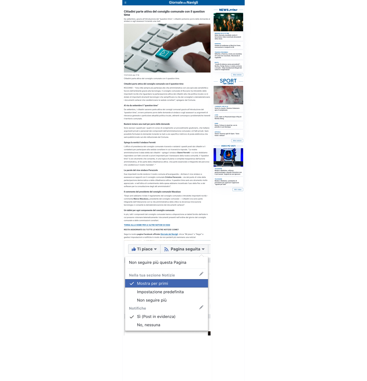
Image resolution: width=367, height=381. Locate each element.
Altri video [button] (238, 189)
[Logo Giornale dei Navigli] (183, 2)
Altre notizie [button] (237, 75)
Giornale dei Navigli (169, 234)
